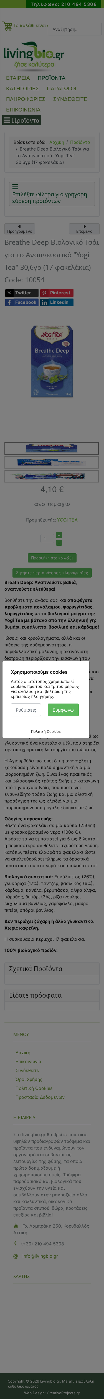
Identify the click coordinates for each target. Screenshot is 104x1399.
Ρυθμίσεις (26, 710)
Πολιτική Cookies (46, 731)
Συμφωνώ (63, 710)
